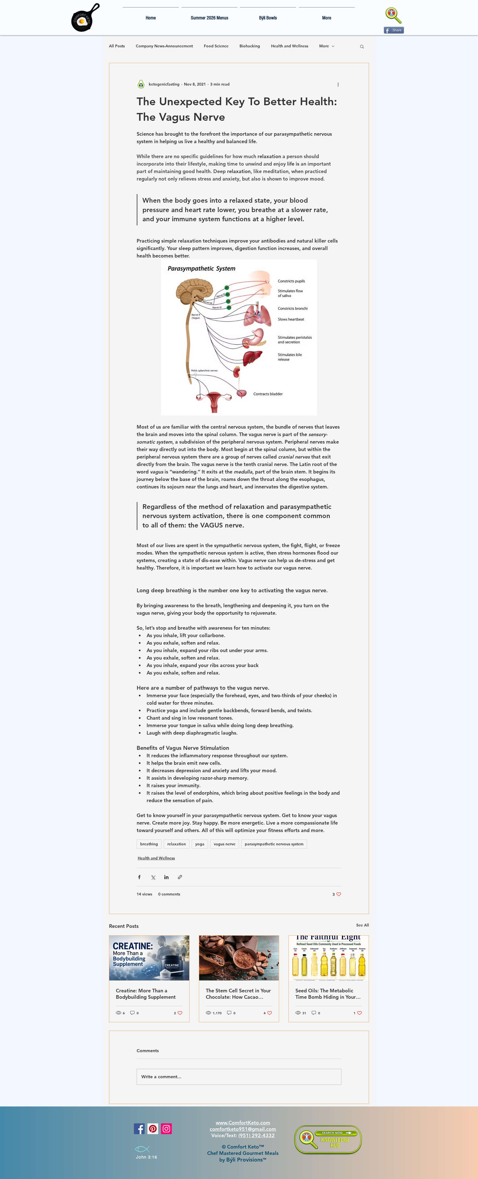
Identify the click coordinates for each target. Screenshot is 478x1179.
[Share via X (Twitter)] (152, 877)
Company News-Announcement (164, 45)
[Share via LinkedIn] (166, 877)
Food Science (216, 45)
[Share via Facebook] (139, 877)
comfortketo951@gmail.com (243, 1129)
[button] (362, 46)
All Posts (117, 45)
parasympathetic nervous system (274, 843)
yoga (199, 843)
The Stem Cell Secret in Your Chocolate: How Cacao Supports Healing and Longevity (238, 993)
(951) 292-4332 (256, 1135)
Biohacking (250, 45)
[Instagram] (166, 1128)
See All (362, 925)
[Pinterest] (152, 1128)
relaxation (176, 843)
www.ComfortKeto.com (243, 1122)
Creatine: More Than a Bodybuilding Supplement (146, 993)
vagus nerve (224, 843)
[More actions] (338, 84)
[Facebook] (139, 1128)
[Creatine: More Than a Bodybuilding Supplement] (149, 958)
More (324, 45)
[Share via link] (180, 877)
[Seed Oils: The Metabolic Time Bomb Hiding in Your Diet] (329, 958)
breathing (149, 843)
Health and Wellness (289, 45)
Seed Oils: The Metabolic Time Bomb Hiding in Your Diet (325, 993)
